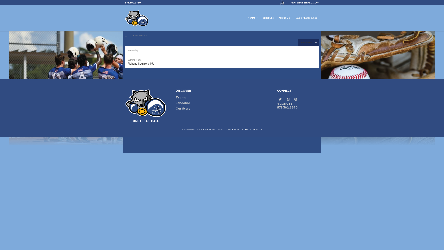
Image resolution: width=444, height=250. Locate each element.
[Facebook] (288, 99)
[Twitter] (280, 99)
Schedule (268, 17)
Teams (251, 17)
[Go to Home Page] (126, 35)
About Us (284, 17)
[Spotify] (296, 99)
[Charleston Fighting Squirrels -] (151, 18)
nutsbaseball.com (305, 2)
